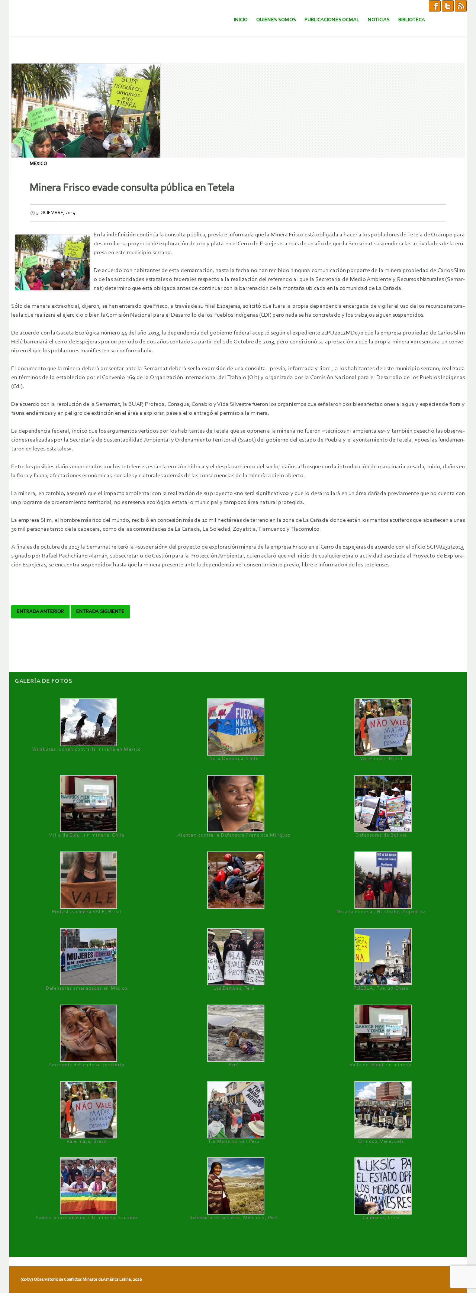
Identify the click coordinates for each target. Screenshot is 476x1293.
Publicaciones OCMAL (332, 20)
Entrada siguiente (100, 611)
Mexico (38, 163)
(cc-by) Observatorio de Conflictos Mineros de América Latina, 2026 (81, 1279)
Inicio (241, 20)
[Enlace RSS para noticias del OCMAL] (461, 6)
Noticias (379, 20)
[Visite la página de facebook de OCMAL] (435, 6)
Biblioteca (411, 20)
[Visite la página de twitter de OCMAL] (448, 6)
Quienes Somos (276, 20)
